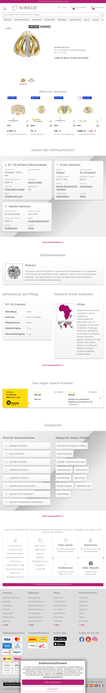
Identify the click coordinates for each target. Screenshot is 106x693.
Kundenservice (15, 546)
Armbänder (7, 605)
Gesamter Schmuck (11, 598)
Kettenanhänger (63, 478)
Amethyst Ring (60, 601)
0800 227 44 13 (65, 574)
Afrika (83, 196)
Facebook (81, 639)
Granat (82, 617)
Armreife (6, 609)
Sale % (86, 20)
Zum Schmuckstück (51, 242)
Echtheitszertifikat (15, 550)
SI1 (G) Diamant (88, 172)
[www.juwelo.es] (91, 685)
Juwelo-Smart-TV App (15, 565)
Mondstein (83, 621)
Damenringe (8, 613)
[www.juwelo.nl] (86, 685)
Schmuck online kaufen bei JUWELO (71, 446)
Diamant (60, 172)
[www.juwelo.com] (96, 685)
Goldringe (7, 621)
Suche (101, 15)
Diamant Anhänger (64, 486)
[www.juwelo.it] (101, 685)
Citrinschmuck (34, 613)
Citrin (81, 613)
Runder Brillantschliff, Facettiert (67, 188)
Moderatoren (40, 550)
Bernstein (83, 609)
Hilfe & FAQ (15, 573)
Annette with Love (13, 196)
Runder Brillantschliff (38, 221)
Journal (39, 569)
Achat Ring (58, 598)
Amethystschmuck (36, 601)
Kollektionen (50, 20)
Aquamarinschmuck (36, 605)
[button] (4, 7)
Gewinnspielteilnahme (15, 557)
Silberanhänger (63, 494)
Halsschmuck (79, 478)
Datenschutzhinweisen (51, 677)
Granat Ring (59, 617)
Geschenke (36, 20)
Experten (40, 553)
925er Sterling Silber (15, 189)
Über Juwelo (40, 546)
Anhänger (7, 601)
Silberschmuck (81, 470)
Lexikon (96, 20)
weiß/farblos (62, 196)
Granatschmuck (34, 621)
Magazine (40, 557)
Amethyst (83, 601)
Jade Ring (58, 621)
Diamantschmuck (64, 470)
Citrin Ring (58, 609)
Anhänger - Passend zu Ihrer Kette (71, 462)
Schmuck (7, 20)
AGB (15, 682)
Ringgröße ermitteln (15, 577)
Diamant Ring (59, 613)
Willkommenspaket (15, 553)
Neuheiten (62, 20)
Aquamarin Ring (60, 605)
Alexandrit (83, 598)
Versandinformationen (15, 569)
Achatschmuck (34, 598)
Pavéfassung (86, 186)
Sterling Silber (35, 182)
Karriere (6, 682)
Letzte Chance (75, 20)
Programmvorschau (40, 561)
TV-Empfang (15, 561)
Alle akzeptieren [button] (53, 682)
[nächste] (101, 119)
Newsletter (40, 565)
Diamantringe (8, 617)
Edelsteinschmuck (21, 20)
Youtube (88, 639)
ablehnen (59, 673)
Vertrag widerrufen (12, 684)
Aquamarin (83, 605)
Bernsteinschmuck (36, 609)
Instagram (94, 639)
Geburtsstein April (83, 486)
